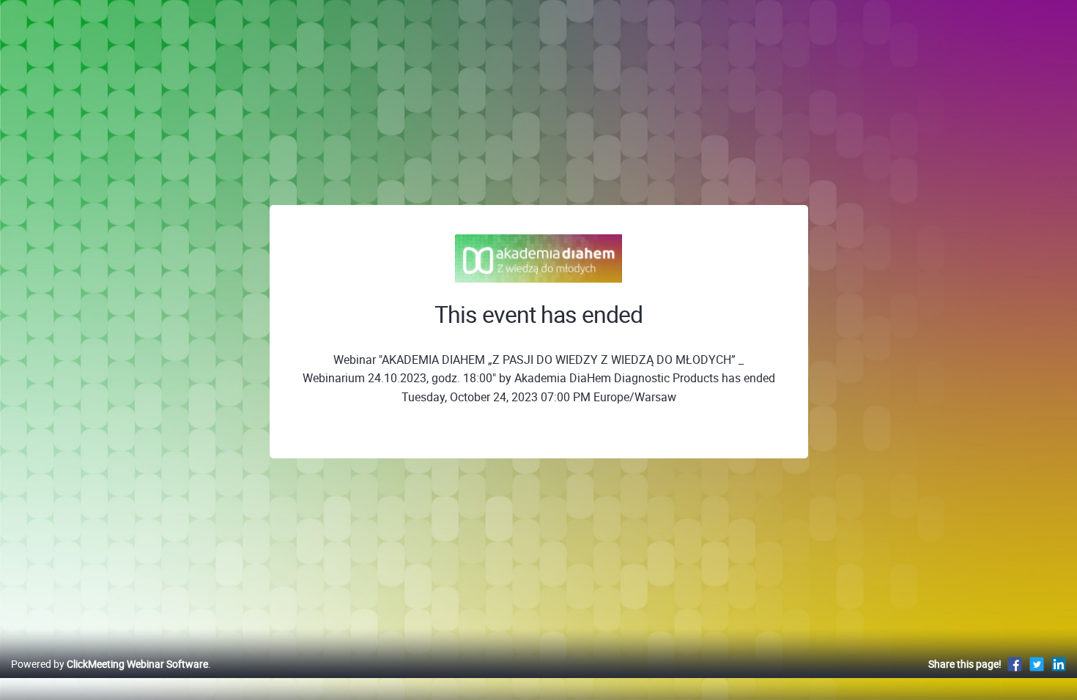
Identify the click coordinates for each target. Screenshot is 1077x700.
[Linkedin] (1058, 664)
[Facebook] (1014, 664)
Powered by (109, 664)
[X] (1036, 664)
